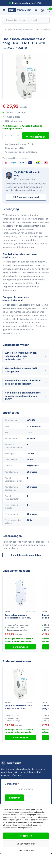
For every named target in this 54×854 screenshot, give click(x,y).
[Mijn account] (36, 10)
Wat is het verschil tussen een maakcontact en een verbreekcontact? (21, 356)
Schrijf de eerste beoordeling (26, 555)
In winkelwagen (37, 135)
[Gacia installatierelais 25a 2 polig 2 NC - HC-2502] (20, 683)
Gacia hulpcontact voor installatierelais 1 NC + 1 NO (18, 616)
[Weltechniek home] (19, 10)
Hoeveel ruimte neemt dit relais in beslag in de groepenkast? (22, 382)
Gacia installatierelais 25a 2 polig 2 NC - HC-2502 (18, 707)
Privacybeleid (29, 850)
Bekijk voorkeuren (26, 843)
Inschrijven (14, 797)
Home (7, 29)
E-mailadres (12, 784)
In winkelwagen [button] (20, 647)
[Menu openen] (4, 10)
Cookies (19, 850)
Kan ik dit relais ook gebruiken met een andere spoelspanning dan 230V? (23, 396)
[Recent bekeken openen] (42, 10)
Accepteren (26, 835)
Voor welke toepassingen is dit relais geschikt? (21, 370)
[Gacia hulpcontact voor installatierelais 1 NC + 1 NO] (20, 593)
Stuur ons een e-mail (28, 197)
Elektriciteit (16, 29)
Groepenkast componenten (34, 29)
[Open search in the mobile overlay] (26, 20)
